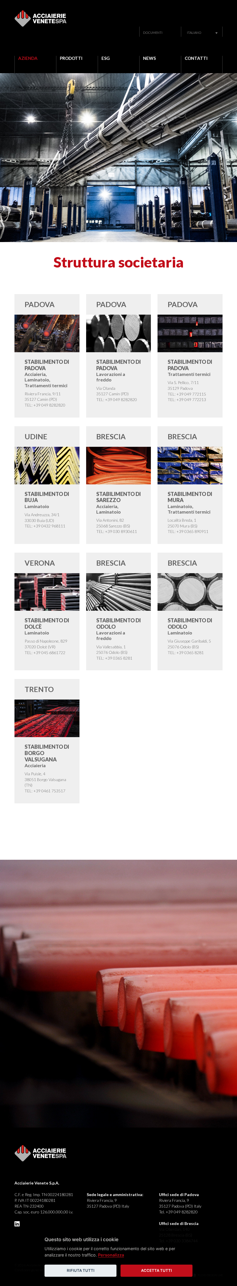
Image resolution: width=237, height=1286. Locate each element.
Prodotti (71, 58)
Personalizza (111, 1254)
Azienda (28, 58)
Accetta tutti (156, 1270)
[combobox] (201, 32)
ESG (105, 58)
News (149, 58)
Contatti (196, 58)
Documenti (152, 32)
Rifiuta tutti (81, 1270)
